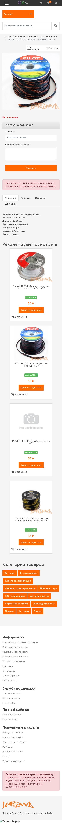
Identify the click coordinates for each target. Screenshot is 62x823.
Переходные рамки (44, 604)
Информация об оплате (15, 657)
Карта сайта (9, 680)
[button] (18, 14)
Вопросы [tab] (40, 198)
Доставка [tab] (10, 204)
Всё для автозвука (12, 733)
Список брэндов (11, 676)
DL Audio (7, 747)
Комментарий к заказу (17, 145)
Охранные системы (16, 604)
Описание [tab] (10, 198)
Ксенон (6, 756)
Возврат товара (11, 698)
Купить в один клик (31, 310)
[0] (48, 3)
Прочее (9, 611)
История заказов (11, 715)
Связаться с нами (11, 694)
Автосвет (9, 573)
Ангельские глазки (12, 752)
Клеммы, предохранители (20, 588)
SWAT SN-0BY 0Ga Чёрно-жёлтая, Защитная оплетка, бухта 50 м (31, 520)
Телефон (10, 132)
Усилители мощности (13, 761)
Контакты (7, 666)
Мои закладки (9, 719)
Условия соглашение (13, 661)
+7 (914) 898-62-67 (16, 787)
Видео (37, 611)
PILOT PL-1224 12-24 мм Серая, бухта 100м (31, 442)
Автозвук (23, 611)
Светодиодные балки (14, 742)
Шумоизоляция (29, 573)
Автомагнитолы (39, 596)
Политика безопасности (15, 652)
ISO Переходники (15, 596)
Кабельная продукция (18, 581)
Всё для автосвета (12, 737)
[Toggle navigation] (6, 3)
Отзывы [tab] (25, 198)
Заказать (31, 168)
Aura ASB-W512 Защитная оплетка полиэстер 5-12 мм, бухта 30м (31, 287)
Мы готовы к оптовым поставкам (20, 642)
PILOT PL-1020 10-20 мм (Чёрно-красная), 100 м (31, 365)
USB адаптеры (48, 588)
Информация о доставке (15, 647)
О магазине (8, 671)
